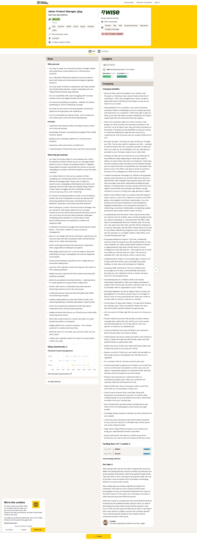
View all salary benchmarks (58, 374)
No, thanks (9, 529)
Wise (79, 11)
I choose (23, 529)
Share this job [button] (55, 381)
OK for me (37, 529)
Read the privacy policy (10, 523)
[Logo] (42, 2)
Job (93, 51)
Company (105, 51)
